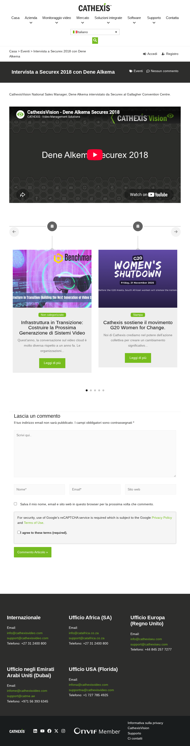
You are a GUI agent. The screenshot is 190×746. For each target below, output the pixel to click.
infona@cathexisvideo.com (88, 684)
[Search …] (95, 40)
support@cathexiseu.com (149, 644)
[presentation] (14, 232)
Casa (15, 18)
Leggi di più (52, 363)
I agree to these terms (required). (43, 532)
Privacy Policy (162, 517)
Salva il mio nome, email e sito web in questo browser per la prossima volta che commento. (87, 504)
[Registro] (163, 53)
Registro (172, 54)
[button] (87, 390)
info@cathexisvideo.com (25, 633)
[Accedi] (144, 53)
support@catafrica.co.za (86, 638)
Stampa (138, 314)
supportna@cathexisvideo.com (91, 690)
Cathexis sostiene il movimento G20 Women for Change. (138, 325)
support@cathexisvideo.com (27, 638)
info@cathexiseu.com (146, 639)
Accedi (152, 54)
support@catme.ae (21, 696)
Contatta (172, 18)
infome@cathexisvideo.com (27, 690)
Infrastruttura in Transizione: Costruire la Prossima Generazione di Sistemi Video (52, 327)
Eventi (25, 51)
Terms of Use (33, 523)
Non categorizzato (52, 314)
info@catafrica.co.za (84, 633)
